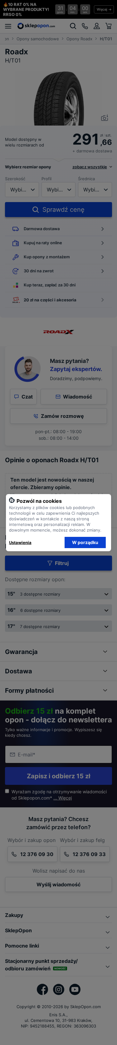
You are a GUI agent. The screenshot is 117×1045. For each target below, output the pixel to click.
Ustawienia (20, 542)
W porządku (85, 542)
